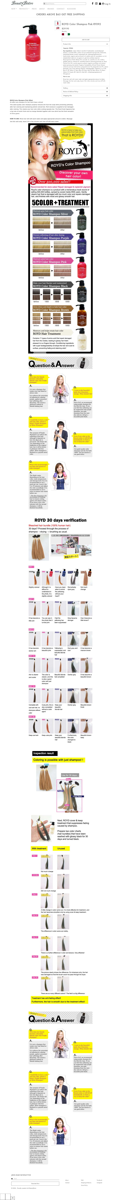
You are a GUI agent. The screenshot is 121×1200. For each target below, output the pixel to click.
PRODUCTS (24, 9)
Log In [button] (107, 4)
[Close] (13, 1198)
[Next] (8, 1197)
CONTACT (61, 9)
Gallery (65, 88)
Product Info (67, 44)
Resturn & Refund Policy (70, 91)
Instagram (99, 1182)
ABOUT (42, 9)
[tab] (86, 88)
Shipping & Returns (86, 1182)
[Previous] (2, 1197)
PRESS (34, 9)
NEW (13, 9)
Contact (67, 1182)
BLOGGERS (71, 9)
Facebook (99, 1180)
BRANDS (51, 9)
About (67, 1180)
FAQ (82, 1180)
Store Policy (84, 1185)
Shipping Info (67, 95)
